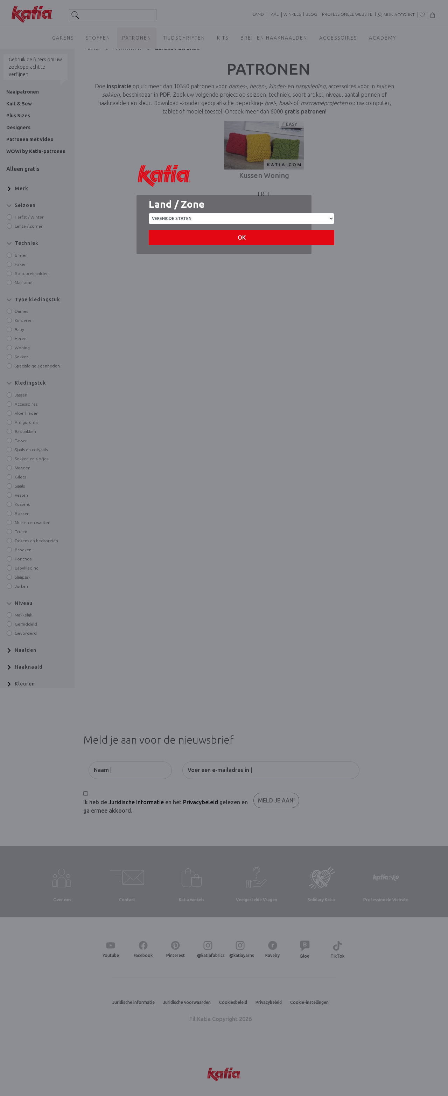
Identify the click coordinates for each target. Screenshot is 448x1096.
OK (242, 237)
